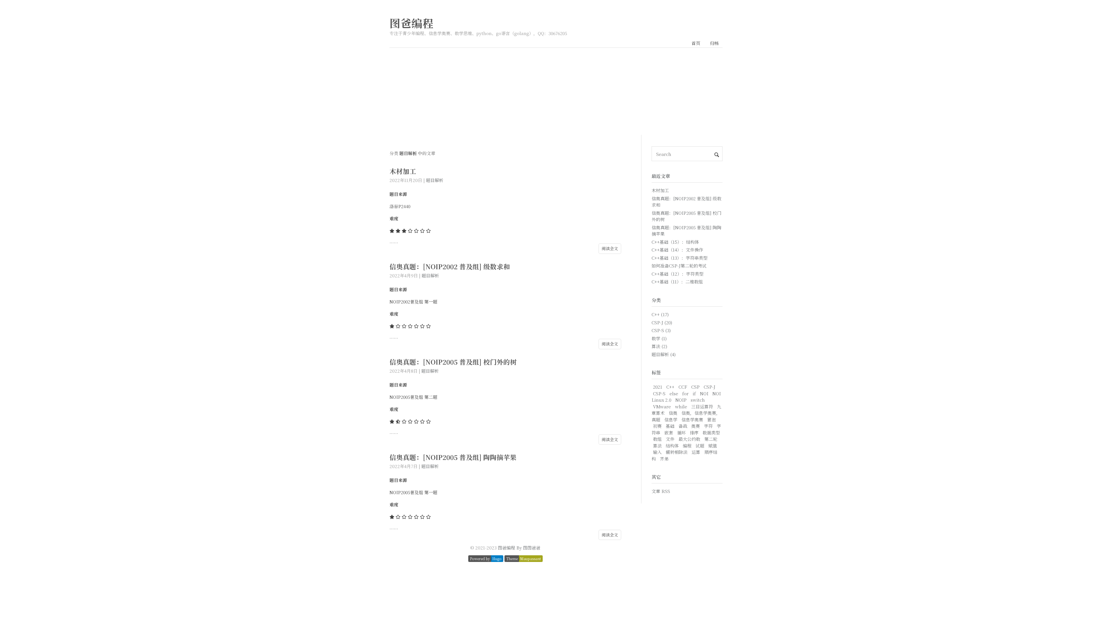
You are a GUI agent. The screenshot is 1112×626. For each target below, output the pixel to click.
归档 (714, 43)
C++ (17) (660, 314)
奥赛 (695, 426)
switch (698, 400)
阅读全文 (610, 248)
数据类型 (711, 433)
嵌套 (668, 433)
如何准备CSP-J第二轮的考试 (679, 266)
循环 (681, 433)
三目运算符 (702, 406)
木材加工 (402, 171)
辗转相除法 (676, 452)
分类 (656, 300)
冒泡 (711, 419)
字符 (708, 426)
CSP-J (709, 387)
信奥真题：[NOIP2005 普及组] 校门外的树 (453, 361)
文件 (670, 439)
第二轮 (710, 439)
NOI (704, 393)
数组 (657, 439)
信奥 (673, 413)
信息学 (670, 419)
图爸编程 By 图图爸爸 (519, 548)
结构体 (672, 446)
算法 (657, 446)
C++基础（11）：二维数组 (677, 282)
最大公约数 (689, 439)
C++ (670, 387)
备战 (682, 426)
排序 (694, 433)
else (674, 393)
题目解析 (434, 180)
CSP (695, 387)
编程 (687, 446)
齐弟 (664, 459)
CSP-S (659, 393)
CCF (682, 387)
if (694, 393)
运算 (696, 452)
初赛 (657, 426)
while (681, 406)
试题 (700, 446)
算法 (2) (659, 346)
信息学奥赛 (692, 419)
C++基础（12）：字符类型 (677, 274)
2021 (657, 387)
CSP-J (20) (662, 322)
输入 (657, 452)
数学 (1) (659, 338)
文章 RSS (661, 491)
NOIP (681, 400)
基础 (670, 426)
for (685, 393)
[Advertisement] (556, 91)
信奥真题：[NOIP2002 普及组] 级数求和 (449, 266)
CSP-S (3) (661, 330)
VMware (662, 406)
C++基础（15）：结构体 (675, 242)
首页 (696, 43)
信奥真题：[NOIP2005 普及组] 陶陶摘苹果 (453, 457)
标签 (656, 372)
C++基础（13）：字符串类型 (679, 258)
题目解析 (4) (664, 354)
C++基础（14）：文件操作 (677, 250)
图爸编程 (411, 23)
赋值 (712, 446)
